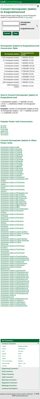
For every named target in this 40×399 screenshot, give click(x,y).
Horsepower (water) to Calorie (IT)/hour (14, 232)
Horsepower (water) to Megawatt (12, 156)
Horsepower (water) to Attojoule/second (14, 298)
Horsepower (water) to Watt (10, 147)
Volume (4, 348)
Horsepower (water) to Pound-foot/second (15, 260)
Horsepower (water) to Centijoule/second (15, 286)
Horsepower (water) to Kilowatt (11, 158)
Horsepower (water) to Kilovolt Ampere (14, 263)
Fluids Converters (8, 374)
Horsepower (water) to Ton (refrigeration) (14, 209)
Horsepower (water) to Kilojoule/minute (14, 306)
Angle (19, 358)
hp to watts (4, 129)
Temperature (21, 348)
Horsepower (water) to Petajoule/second (14, 272)
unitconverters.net (22, 395)
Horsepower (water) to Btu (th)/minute (13, 202)
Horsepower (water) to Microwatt (12, 168)
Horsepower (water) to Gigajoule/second (14, 276)
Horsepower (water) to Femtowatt (12, 173)
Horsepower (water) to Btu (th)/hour (13, 200)
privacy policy (21, 394)
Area (3, 351)
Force (3, 356)
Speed (4, 358)
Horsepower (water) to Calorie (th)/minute (15, 240)
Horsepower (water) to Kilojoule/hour (13, 304)
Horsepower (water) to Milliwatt (11, 166)
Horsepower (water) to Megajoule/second (15, 277)
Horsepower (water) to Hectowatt (12, 159)
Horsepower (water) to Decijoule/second (14, 284)
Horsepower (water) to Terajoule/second (14, 274)
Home (2, 4)
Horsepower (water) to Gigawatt (11, 154)
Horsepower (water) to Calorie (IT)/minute (15, 233)
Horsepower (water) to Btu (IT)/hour (13, 195)
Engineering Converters (10, 368)
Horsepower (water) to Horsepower (13, 177)
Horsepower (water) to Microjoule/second (15, 290)
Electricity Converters (9, 380)
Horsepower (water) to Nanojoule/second (15, 291)
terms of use (11, 394)
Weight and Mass (23, 346)
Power (20, 353)
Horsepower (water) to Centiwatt (12, 165)
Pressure (20, 351)
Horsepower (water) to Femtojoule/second (8, 296)
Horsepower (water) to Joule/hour (12, 300)
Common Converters (9, 343)
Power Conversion (8, 4)
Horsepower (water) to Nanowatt (12, 170)
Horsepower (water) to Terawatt (11, 152)
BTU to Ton (4, 133)
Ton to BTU (4, 134)
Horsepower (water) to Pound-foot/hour (14, 256)
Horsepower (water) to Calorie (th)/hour (14, 239)
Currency (4, 366)
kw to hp (3, 127)
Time (19, 356)
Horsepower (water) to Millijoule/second (14, 288)
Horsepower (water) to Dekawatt (12, 161)
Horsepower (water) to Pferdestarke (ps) (14, 193)
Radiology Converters (9, 385)
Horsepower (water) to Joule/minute (13, 302)
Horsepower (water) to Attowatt (11, 175)
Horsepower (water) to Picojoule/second (14, 293)
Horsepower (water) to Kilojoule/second (14, 279)
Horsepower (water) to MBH (10, 207)
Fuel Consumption (7, 361)
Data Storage (5, 363)
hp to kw (3, 126)
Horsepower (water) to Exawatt (11, 149)
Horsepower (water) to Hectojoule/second (15, 281)
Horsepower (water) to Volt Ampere (13, 265)
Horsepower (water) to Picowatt (11, 172)
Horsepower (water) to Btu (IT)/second (14, 198)
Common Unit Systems (9, 388)
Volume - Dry (21, 363)
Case (19, 366)
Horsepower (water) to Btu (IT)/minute (13, 196)
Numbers (20, 361)
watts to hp (4, 131)
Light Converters (7, 377)
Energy (4, 353)
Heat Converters (7, 371)
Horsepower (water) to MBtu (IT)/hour (13, 205)
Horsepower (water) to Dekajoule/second (15, 283)
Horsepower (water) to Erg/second (12, 261)
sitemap (30, 394)
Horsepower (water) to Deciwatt (11, 163)
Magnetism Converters (9, 383)
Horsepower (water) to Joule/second (13, 270)
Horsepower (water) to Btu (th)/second (14, 203)
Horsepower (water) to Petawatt (11, 150)
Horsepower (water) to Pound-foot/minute (15, 258)
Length (4, 346)
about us (3, 394)
